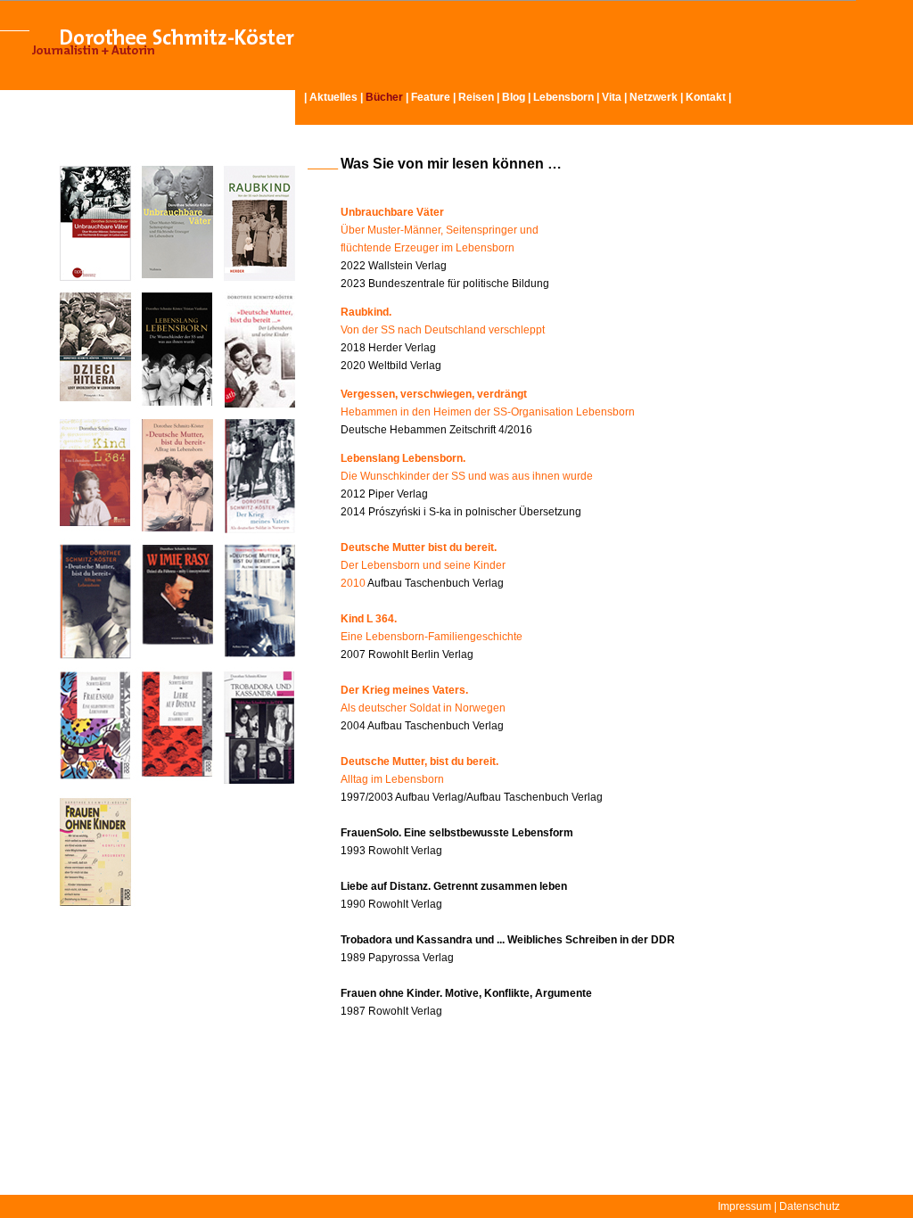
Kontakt (706, 97)
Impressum (744, 1206)
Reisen (476, 97)
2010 (353, 583)
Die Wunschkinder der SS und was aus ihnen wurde (467, 476)
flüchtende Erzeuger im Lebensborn (427, 248)
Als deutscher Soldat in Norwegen (423, 708)
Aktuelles (333, 97)
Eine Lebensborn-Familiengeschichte (431, 636)
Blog (513, 97)
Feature (430, 97)
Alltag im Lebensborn (392, 779)
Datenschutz (809, 1206)
